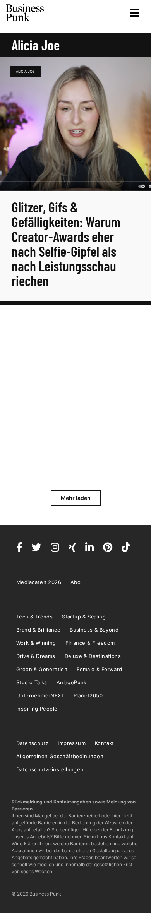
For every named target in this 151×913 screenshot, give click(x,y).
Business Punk (25, 13)
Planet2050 (88, 695)
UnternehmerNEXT (40, 695)
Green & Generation (41, 669)
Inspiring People (36, 709)
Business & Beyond (94, 630)
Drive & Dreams (35, 656)
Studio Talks (31, 682)
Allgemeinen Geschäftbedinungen (59, 756)
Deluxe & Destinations (93, 656)
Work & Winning (36, 643)
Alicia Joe (25, 71)
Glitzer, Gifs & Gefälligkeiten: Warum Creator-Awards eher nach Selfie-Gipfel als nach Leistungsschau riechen (66, 244)
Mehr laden (76, 498)
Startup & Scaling (84, 616)
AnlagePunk (72, 682)
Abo (75, 582)
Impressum (72, 743)
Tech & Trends (34, 616)
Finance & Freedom (90, 643)
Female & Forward (99, 669)
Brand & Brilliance (38, 630)
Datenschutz (32, 743)
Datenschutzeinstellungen (50, 769)
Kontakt (104, 743)
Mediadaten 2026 (38, 582)
